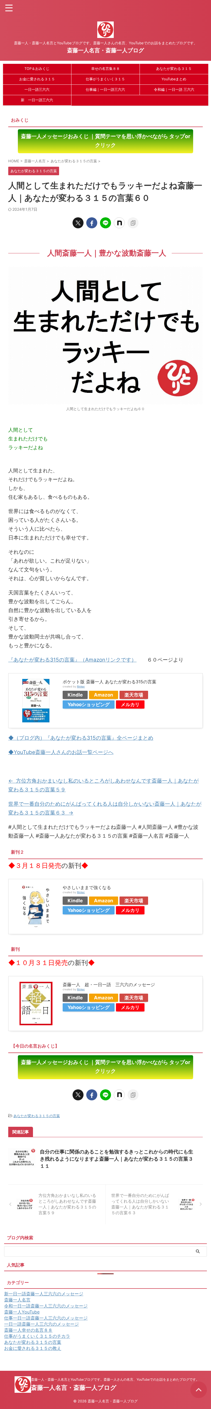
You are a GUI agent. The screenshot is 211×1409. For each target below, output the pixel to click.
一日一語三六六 (36, 89)
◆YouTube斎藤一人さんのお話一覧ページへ (60, 752)
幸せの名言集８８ (105, 69)
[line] (105, 222)
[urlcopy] (132, 222)
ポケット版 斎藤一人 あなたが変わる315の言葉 (109, 681)
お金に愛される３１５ (37, 79)
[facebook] (91, 222)
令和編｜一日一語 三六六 (174, 89)
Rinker (81, 686)
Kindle (75, 695)
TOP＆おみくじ (36, 69)
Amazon (103, 695)
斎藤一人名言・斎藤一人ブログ (105, 50)
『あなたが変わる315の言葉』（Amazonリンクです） (72, 660)
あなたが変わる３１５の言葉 (36, 1116)
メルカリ (130, 704)
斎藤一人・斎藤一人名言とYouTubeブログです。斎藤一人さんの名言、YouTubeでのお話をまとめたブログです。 (115, 1379)
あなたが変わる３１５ (174, 69)
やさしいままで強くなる (87, 887)
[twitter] (78, 222)
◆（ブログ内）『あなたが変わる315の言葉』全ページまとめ (80, 738)
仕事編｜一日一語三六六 (105, 89)
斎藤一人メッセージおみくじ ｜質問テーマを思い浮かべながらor (105, 140)
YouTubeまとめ (174, 79)
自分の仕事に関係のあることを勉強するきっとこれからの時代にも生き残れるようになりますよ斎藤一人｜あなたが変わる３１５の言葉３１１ (116, 1159)
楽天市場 (133, 695)
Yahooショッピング (89, 704)
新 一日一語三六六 (37, 100)
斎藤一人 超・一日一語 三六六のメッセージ (109, 984)
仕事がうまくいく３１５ (105, 79)
